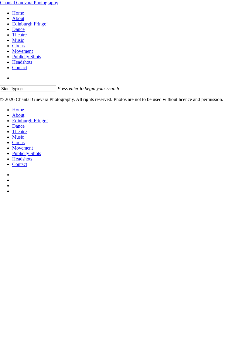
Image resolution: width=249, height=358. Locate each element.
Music (18, 137)
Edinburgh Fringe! (30, 120)
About (18, 115)
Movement (22, 147)
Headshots (22, 158)
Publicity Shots (26, 153)
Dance (18, 126)
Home (18, 109)
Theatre (19, 131)
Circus (18, 142)
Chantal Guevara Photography (29, 2)
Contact (19, 164)
